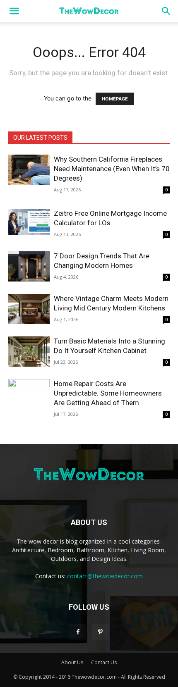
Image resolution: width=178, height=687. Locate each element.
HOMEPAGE (115, 99)
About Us (72, 662)
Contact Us (104, 662)
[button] (14, 11)
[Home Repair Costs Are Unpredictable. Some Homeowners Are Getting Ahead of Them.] (29, 394)
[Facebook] (78, 632)
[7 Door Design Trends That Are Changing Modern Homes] (29, 266)
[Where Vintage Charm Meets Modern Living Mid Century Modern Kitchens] (29, 309)
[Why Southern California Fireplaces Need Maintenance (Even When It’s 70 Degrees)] (29, 170)
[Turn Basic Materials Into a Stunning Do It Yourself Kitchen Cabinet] (29, 351)
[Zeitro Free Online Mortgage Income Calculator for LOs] (29, 222)
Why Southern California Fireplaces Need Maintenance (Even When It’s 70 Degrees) (112, 168)
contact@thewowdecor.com (105, 576)
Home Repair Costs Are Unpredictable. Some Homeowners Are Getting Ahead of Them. (108, 393)
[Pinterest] (100, 632)
